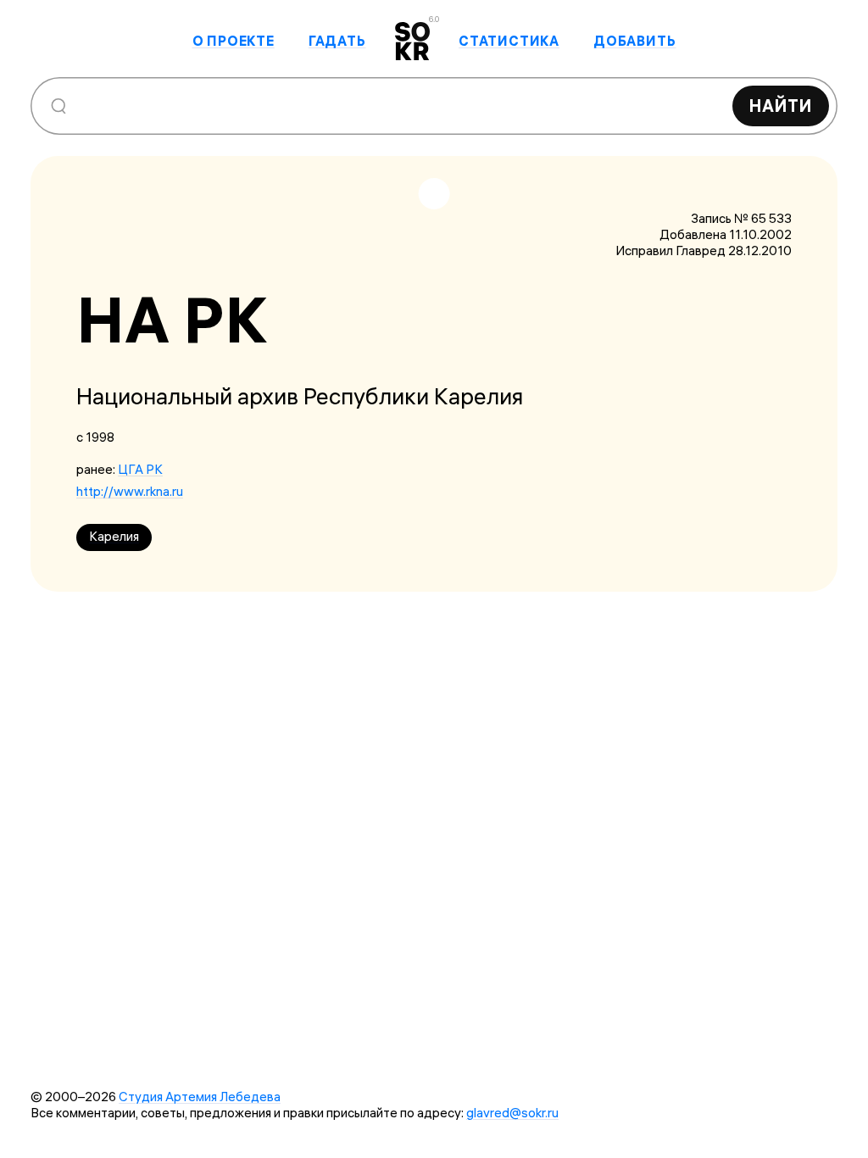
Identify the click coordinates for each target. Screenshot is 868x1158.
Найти (780, 105)
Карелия (114, 536)
